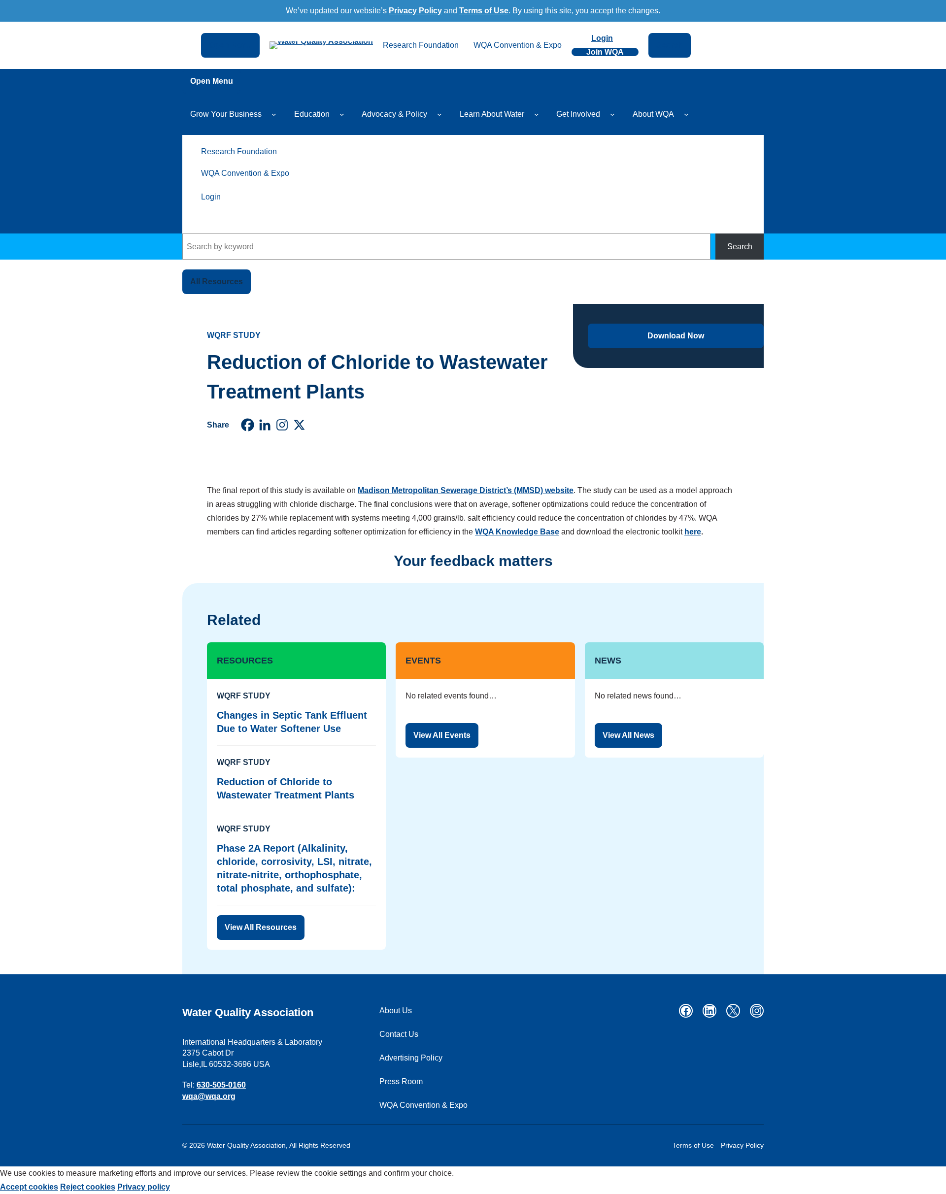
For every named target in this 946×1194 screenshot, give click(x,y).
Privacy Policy (415, 10)
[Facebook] (247, 424)
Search (739, 246)
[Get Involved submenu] (612, 114)
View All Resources (261, 927)
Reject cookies (87, 1187)
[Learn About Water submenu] (536, 114)
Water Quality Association (247, 1012)
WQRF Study (234, 335)
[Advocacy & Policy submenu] (439, 114)
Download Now (675, 336)
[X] (299, 424)
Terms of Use (483, 10)
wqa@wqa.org (209, 1096)
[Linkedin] (264, 424)
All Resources (216, 281)
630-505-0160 (221, 1085)
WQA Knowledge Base (517, 532)
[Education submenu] (341, 114)
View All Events (442, 735)
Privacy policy (143, 1187)
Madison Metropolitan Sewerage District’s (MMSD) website (466, 490)
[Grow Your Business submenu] (273, 114)
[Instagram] (282, 424)
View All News (628, 735)
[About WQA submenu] (686, 114)
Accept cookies (29, 1187)
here (692, 532)
